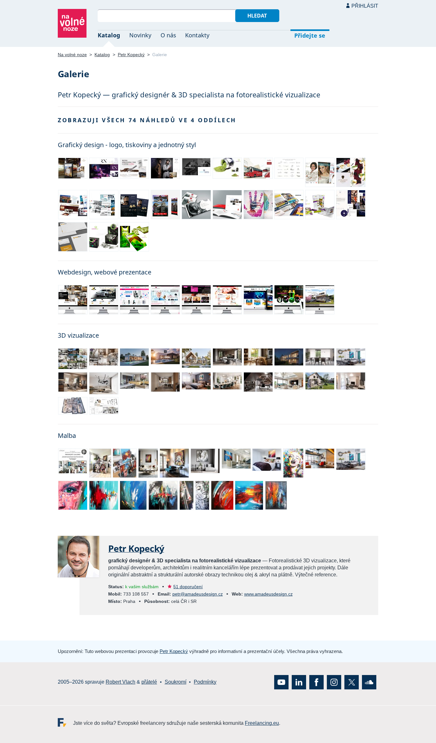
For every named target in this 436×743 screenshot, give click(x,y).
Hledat (257, 15)
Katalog (109, 35)
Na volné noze (72, 54)
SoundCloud (369, 682)
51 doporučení (188, 586)
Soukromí (175, 682)
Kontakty (197, 35)
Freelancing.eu (65, 722)
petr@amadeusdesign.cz (197, 594)
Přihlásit (364, 6)
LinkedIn (299, 682)
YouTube (281, 682)
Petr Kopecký (131, 54)
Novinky (140, 35)
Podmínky (205, 682)
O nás (168, 35)
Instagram (334, 682)
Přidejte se (309, 35)
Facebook (316, 682)
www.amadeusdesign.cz (268, 594)
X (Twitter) (351, 682)
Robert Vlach (120, 682)
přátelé (149, 682)
